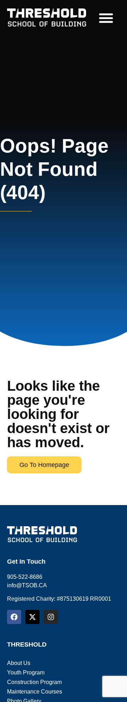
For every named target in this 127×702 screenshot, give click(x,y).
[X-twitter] (32, 617)
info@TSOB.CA (27, 585)
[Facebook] (14, 617)
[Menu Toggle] (106, 17)
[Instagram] (51, 617)
